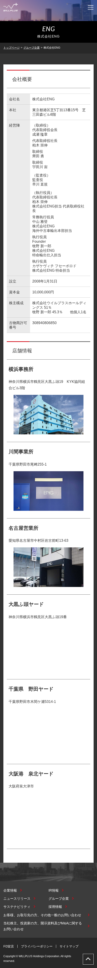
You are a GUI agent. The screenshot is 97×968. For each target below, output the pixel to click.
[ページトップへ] (88, 959)
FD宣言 (8, 946)
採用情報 (55, 907)
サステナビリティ (16, 907)
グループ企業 (31, 47)
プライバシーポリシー (37, 946)
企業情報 (10, 890)
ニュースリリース (16, 898)
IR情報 (53, 890)
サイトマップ (69, 946)
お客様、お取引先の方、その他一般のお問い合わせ (42, 915)
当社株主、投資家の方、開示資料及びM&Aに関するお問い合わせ (42, 926)
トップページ (11, 47)
